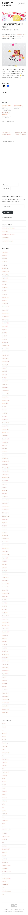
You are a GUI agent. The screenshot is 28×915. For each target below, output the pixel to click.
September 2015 (5, 439)
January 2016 (5, 426)
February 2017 (5, 384)
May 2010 (4, 644)
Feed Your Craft (5, 759)
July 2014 (4, 484)
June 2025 (4, 281)
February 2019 (5, 307)
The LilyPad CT (5, 868)
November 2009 (5, 664)
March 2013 (5, 535)
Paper (3, 823)
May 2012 (4, 567)
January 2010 (5, 657)
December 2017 (5, 352)
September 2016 (5, 400)
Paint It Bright (7, 4)
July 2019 (4, 300)
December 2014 (5, 467)
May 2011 (4, 606)
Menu (23, 3)
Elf (2, 756)
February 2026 (5, 271)
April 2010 (4, 648)
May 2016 (4, 413)
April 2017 (4, 377)
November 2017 (5, 355)
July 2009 (4, 677)
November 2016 (5, 393)
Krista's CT (4, 794)
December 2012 (5, 545)
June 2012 (4, 564)
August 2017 (5, 365)
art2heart (4, 736)
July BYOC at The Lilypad (7, 241)
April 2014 (4, 493)
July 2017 (4, 368)
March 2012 (5, 574)
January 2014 (5, 503)
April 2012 (4, 570)
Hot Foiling (4, 775)
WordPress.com (19, 911)
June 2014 (4, 487)
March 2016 (5, 419)
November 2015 (5, 432)
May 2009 (4, 683)
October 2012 (5, 551)
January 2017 (5, 387)
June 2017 (4, 371)
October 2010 (5, 628)
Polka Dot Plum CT (6, 830)
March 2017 (5, 381)
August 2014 (5, 480)
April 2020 (4, 294)
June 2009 (4, 680)
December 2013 (5, 506)
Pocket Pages (5, 231)
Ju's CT (3, 788)
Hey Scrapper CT (5, 772)
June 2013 (4, 525)
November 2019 (5, 297)
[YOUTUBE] (15, 905)
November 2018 (5, 316)
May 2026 (4, 261)
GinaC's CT (4, 765)
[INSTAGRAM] (12, 905)
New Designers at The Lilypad (8, 228)
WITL (3, 888)
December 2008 (5, 699)
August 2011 (5, 596)
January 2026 (5, 274)
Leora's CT (4, 797)
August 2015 (5, 442)
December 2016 (5, 390)
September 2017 (5, 361)
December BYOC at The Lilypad (20, 133)
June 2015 (4, 448)
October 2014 (5, 474)
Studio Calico (5, 862)
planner (3, 826)
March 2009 (5, 690)
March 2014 (5, 496)
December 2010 (5, 622)
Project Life (4, 839)
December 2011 (5, 583)
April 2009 (4, 686)
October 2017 (5, 358)
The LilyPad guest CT (6, 871)
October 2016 (5, 397)
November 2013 (5, 509)
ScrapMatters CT (6, 849)
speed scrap (4, 859)
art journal (4, 733)
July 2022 (4, 290)
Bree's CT (4, 739)
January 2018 (5, 348)
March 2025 (5, 287)
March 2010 (5, 651)
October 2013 (5, 512)
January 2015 (5, 464)
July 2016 (4, 406)
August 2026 (5, 252)
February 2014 (5, 500)
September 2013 (5, 516)
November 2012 (5, 548)
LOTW (3, 804)
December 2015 (5, 429)
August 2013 (5, 519)
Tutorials (4, 881)
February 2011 (5, 616)
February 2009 (5, 693)
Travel (3, 875)
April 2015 (4, 455)
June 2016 (4, 410)
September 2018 (5, 323)
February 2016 (5, 422)
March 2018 (5, 342)
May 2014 (4, 490)
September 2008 (5, 709)
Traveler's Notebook (6, 878)
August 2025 (5, 278)
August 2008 (5, 712)
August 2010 (5, 635)
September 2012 (5, 554)
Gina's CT (4, 762)
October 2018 (5, 319)
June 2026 (4, 258)
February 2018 (5, 345)
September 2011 (5, 593)
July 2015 (4, 445)
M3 (3, 807)
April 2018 (4, 339)
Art (2, 730)
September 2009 (5, 670)
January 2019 (5, 310)
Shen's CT (11, 121)
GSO (3, 768)
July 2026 (4, 255)
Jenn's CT (4, 781)
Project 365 (4, 833)
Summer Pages (5, 237)
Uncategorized (5, 884)
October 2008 (5, 706)
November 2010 (5, 625)
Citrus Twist (4, 746)
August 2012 (5, 558)
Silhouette (4, 855)
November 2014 (5, 471)
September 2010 (5, 632)
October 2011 (5, 590)
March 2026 (5, 268)
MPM (3, 817)
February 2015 (5, 461)
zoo (3, 894)
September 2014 (5, 477)
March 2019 (5, 303)
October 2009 (5, 667)
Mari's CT (4, 810)
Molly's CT (4, 813)
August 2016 (5, 403)
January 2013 (5, 541)
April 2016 (4, 416)
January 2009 (5, 696)
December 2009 (5, 661)
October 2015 (5, 435)
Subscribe (8, 212)
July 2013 (4, 522)
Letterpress (4, 801)
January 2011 (5, 619)
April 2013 (4, 532)
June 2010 (4, 641)
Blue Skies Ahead (18, 105)
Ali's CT (4, 723)
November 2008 (5, 702)
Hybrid (3, 778)
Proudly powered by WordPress (14, 909)
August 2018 (5, 326)
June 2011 (4, 603)
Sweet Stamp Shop (6, 865)
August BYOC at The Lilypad (8, 234)
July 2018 (4, 329)
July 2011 (4, 599)
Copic (3, 749)
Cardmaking (5, 743)
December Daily (5, 752)
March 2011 (5, 612)
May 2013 (4, 529)
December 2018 (5, 313)
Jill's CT (4, 785)
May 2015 (4, 451)
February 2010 (5, 654)
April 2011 (4, 609)
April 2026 (4, 265)
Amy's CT (4, 727)
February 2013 (5, 538)
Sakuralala (4, 846)
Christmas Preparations (6, 133)
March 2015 (5, 458)
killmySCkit (4, 791)
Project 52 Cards (5, 836)
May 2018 (4, 336)
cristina (16, 29)
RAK (3, 842)
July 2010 (4, 638)
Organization (5, 820)
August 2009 (5, 673)
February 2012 (5, 577)
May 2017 (4, 374)
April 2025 (4, 284)
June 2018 (4, 332)
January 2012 (5, 580)
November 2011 (5, 587)
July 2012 (4, 561)
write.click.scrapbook (6, 891)
